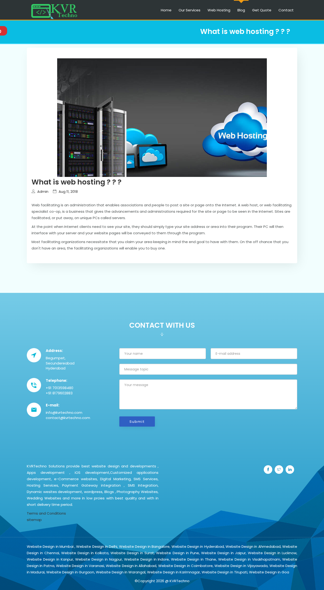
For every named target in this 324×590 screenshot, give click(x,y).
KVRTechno (180, 580)
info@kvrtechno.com (64, 412)
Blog (241, 10)
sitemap (34, 519)
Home (166, 10)
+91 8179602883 (59, 393)
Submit (137, 421)
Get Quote (261, 10)
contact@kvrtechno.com (68, 417)
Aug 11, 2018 (68, 191)
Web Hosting (219, 10)
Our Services (189, 10)
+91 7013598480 (59, 387)
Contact (286, 10)
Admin (42, 191)
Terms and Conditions (46, 513)
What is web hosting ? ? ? (76, 182)
